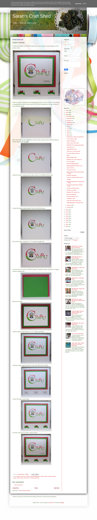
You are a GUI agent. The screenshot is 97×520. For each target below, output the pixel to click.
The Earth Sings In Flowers (73, 153)
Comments (68, 44)
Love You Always (71, 161)
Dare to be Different (71, 194)
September (70, 122)
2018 (67, 220)
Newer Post (15, 488)
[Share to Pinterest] (38, 474)
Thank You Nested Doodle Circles (75, 177)
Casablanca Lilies (71, 198)
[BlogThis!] (33, 474)
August (69, 124)
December (69, 116)
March (68, 135)
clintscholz (51, 502)
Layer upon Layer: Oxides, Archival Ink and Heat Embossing (78, 344)
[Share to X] (35, 474)
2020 (67, 216)
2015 (67, 226)
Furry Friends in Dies (72, 138)
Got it (84, 3)
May (68, 130)
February (69, 205)
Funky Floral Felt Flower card (74, 200)
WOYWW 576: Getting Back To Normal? (77, 247)
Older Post (56, 488)
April (68, 132)
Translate (75, 240)
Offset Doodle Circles (72, 157)
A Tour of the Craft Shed (77, 333)
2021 (67, 214)
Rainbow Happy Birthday (73, 163)
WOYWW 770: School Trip (73, 192)
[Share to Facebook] (36, 474)
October (69, 120)
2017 (67, 222)
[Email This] (32, 474)
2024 (67, 114)
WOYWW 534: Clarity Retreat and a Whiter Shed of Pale (78, 300)
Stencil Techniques (71, 141)
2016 (67, 224)
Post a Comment (18, 485)
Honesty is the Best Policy (73, 188)
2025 (67, 112)
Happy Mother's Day (71, 149)
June (68, 128)
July (68, 126)
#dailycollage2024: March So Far (75, 165)
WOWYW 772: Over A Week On (74, 159)
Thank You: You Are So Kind (73, 151)
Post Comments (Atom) (24, 490)
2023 (67, 210)
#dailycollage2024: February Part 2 (75, 202)
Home (36, 488)
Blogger (62, 502)
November (69, 118)
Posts (67, 41)
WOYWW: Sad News (72, 175)
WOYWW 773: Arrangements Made (75, 145)
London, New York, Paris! (73, 143)
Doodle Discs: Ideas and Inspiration (75, 136)
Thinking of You (70, 147)
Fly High (69, 179)
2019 (67, 218)
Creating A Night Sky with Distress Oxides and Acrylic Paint (78, 312)
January (69, 207)
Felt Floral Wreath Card (72, 196)
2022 (67, 212)
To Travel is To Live (71, 169)
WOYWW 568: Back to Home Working (77, 257)
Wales (68, 155)
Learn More (78, 3)
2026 (67, 110)
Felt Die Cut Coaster (71, 190)
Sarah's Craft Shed (32, 16)
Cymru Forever (70, 167)
